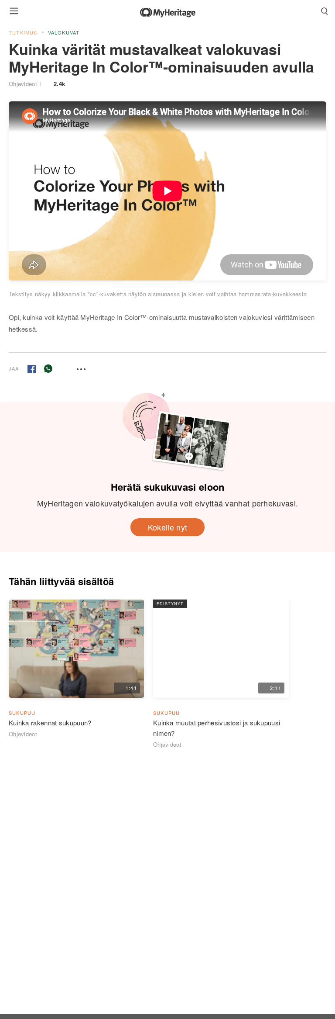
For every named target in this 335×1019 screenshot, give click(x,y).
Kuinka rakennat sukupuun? (50, 722)
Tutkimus (23, 32)
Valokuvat (64, 32)
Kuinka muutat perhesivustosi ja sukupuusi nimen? (216, 728)
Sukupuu (22, 712)
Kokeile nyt (167, 527)
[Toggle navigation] (14, 10)
